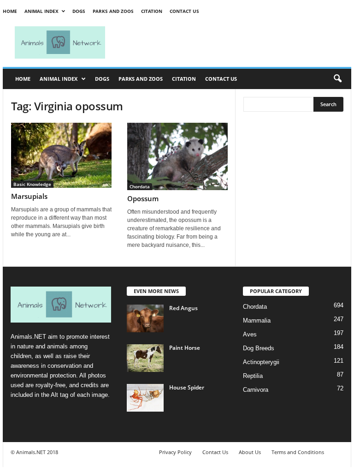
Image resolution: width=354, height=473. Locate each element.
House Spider (186, 387)
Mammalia (257, 320)
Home (10, 11)
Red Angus (183, 308)
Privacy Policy (175, 452)
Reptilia (253, 375)
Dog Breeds (258, 348)
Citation (151, 11)
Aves (250, 334)
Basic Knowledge (32, 184)
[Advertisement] (234, 42)
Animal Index (41, 11)
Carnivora (255, 389)
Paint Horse (184, 348)
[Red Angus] (145, 318)
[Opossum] (177, 156)
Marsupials (29, 196)
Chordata (140, 186)
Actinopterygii (261, 362)
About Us (250, 452)
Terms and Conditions (297, 452)
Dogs (78, 11)
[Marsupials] (61, 155)
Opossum (143, 198)
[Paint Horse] (145, 358)
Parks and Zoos (113, 11)
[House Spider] (145, 398)
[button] (337, 79)
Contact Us (184, 11)
